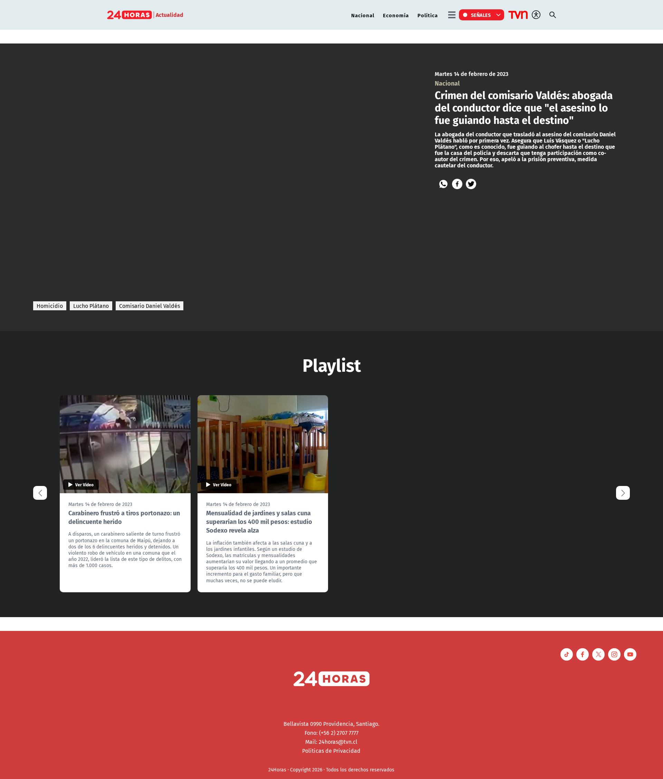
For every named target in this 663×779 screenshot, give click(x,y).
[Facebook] (457, 184)
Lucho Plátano (91, 306)
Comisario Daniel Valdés (149, 306)
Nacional (362, 15)
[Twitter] (471, 184)
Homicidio (50, 306)
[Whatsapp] (443, 184)
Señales (481, 15)
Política (427, 15)
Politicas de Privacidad (331, 751)
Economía (396, 15)
